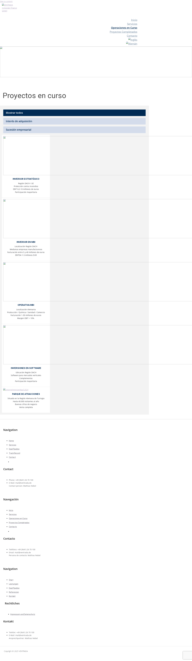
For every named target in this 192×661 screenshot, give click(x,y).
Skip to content (6, 1)
